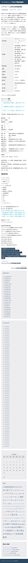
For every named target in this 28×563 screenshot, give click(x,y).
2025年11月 (7, 342)
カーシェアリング (15, 503)
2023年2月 (6, 402)
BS (8, 248)
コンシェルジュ (17, 506)
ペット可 (10, 254)
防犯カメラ (19, 256)
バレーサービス (19, 515)
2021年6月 (6, 439)
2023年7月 (6, 393)
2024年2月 (6, 381)
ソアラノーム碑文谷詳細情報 (8, 95)
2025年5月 (6, 353)
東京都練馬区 (7, 309)
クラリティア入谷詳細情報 (10, 547)
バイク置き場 (11, 515)
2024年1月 (6, 382)
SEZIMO (19, 9)
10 (4, 464)
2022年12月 (7, 406)
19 (10, 467)
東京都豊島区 (7, 314)
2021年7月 (6, 437)
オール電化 (8, 503)
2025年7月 (6, 350)
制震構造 (19, 524)
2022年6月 (6, 417)
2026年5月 (6, 332)
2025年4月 (6, 355)
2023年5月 (6, 397)
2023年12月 (7, 384)
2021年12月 (7, 428)
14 (16, 464)
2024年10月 (7, 366)
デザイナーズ (4, 254)
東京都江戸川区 (8, 300)
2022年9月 (6, 411)
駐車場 (24, 256)
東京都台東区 (7, 285)
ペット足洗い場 (16, 254)
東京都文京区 (7, 293)
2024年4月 (6, 377)
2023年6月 (6, 395)
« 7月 (4, 477)
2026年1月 (6, 339)
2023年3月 (6, 401)
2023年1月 (6, 404)
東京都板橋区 (7, 298)
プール (19, 518)
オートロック (19, 252)
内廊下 (8, 524)
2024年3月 (6, 379)
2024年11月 (7, 364)
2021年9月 (6, 433)
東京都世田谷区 (8, 276)
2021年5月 (6, 440)
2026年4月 (6, 333)
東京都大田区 (7, 291)
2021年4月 (6, 442)
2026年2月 (6, 337)
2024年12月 (7, 362)
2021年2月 (6, 446)
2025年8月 (6, 348)
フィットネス (14, 518)
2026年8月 (6, 326)
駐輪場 (3, 258)
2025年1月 (6, 361)
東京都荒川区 (7, 311)
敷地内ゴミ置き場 (12, 256)
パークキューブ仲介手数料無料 (12, 2)
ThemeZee (16, 560)
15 (19, 464)
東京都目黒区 (5, 9)
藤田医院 (3, 237)
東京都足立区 (7, 316)
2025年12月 (7, 341)
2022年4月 (6, 421)
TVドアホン (16, 250)
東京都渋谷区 (7, 303)
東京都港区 (7, 305)
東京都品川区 (7, 287)
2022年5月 (6, 419)
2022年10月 (7, 410)
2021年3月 (6, 444)
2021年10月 (7, 431)
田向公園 (3, 239)
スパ (14, 508)
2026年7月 (6, 328)
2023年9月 (6, 390)
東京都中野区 (7, 280)
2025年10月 (7, 344)
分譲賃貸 (14, 524)
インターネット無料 (15, 497)
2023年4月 (6, 399)
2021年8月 (6, 435)
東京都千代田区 (8, 284)
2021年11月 (6, 430)
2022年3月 (6, 422)
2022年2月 (6, 424)
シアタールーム (9, 508)
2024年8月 (6, 370)
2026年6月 (6, 330)
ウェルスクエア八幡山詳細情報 (11, 549)
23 (23, 467)
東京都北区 (7, 282)
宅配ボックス (4, 256)
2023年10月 (7, 388)
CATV (11, 248)
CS (14, 248)
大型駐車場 (13, 527)
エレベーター (12, 252)
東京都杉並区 (7, 296)
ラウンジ (20, 521)
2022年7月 (6, 415)
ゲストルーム (8, 506)
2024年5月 (6, 375)
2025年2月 (6, 359)
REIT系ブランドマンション (7, 250)
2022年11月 (7, 408)
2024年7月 (6, 371)
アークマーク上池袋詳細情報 (11, 551)
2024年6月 (6, 373)
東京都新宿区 (7, 294)
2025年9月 (6, 346)
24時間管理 (4, 248)
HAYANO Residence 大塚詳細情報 (12, 555)
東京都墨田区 (7, 289)
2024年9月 (6, 368)
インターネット (5, 252)
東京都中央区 (7, 278)
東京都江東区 (7, 302)
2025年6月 (6, 351)
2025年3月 (6, 357)
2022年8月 (6, 413)
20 (13, 467)
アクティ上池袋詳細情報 (10, 553)
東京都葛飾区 (7, 313)
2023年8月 (6, 391)
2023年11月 (7, 386)
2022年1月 (6, 426)
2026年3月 (6, 335)
